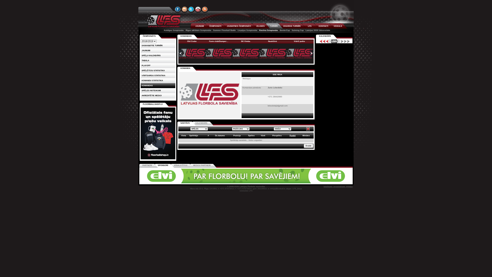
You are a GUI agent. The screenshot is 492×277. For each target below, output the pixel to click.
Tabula (145, 60)
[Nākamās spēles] (345, 41)
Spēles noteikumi (151, 90)
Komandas (147, 85)
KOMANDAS (186, 36)
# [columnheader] (208, 135)
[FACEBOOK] (178, 9)
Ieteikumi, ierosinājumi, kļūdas (338, 186)
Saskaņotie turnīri (152, 45)
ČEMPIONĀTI (215, 26)
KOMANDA (185, 68)
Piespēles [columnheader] (277, 135)
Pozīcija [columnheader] (237, 135)
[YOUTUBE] (198, 9)
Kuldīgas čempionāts (174, 30)
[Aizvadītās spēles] (323, 41)
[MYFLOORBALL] (299, 183)
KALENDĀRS (201, 123)
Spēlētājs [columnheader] (193, 135)
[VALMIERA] (166, 183)
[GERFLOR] (220, 183)
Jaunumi (146, 50)
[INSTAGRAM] (184, 9)
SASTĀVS (185, 123)
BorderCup (285, 30)
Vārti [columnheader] (263, 135)
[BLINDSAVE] (273, 183)
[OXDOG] (246, 183)
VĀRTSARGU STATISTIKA (153, 75)
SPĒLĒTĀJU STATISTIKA (153, 70)
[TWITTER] (191, 9)
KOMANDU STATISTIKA (152, 80)
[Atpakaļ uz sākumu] (163, 21)
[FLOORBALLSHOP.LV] (158, 160)
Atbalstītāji (180, 165)
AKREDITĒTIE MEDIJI (152, 95)
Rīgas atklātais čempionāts (198, 30)
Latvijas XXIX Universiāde (318, 30)
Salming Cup (298, 30)
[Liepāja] (193, 183)
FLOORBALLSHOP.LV (153, 104)
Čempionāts (149, 36)
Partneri (147, 165)
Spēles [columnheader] (251, 135)
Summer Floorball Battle (224, 30)
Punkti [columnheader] (293, 135)
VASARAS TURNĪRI (292, 26)
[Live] (334, 41)
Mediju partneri (202, 165)
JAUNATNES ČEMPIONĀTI (239, 26)
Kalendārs (325, 36)
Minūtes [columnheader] (306, 135)
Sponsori (163, 165)
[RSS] (205, 9)
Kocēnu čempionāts (268, 30)
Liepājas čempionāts (247, 30)
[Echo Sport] (326, 183)
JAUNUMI (199, 26)
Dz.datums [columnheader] (220, 135)
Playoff (146, 65)
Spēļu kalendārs (151, 55)
